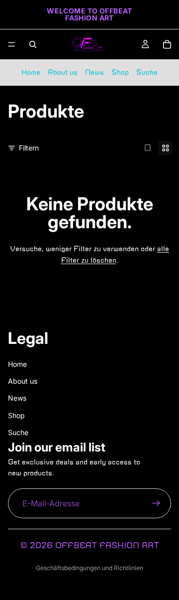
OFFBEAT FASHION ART (107, 545)
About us (63, 72)
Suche (147, 72)
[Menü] (11, 44)
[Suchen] (33, 44)
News (94, 72)
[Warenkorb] (167, 44)
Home (30, 72)
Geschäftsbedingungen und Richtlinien (89, 568)
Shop (120, 72)
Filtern (29, 148)
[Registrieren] (156, 503)
